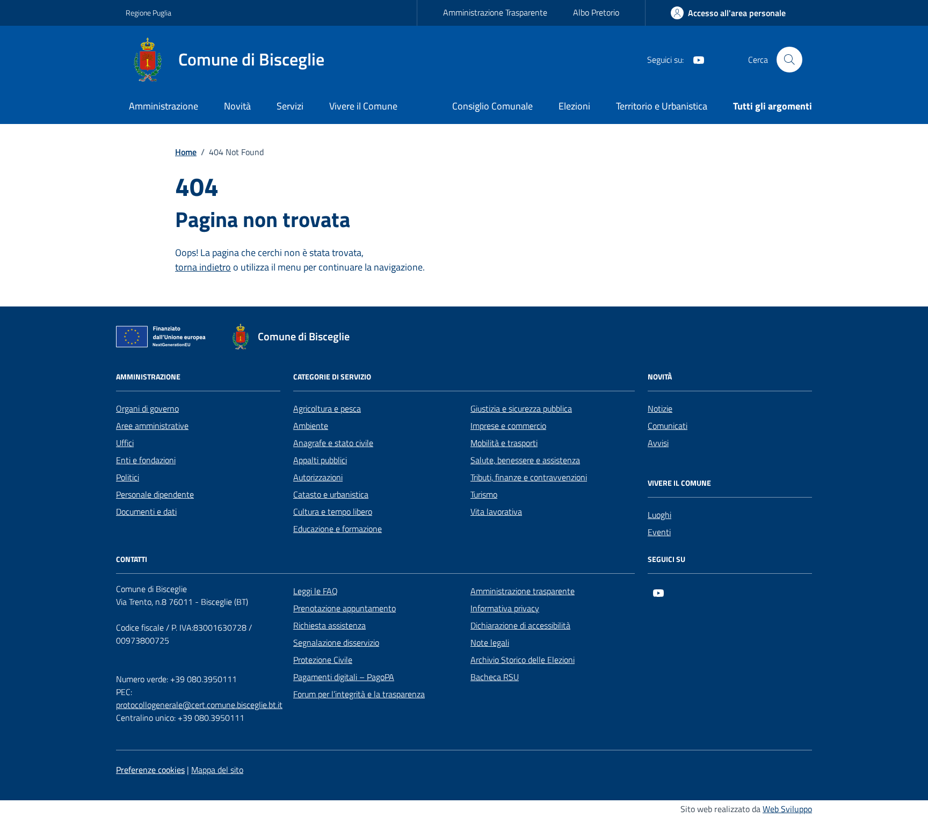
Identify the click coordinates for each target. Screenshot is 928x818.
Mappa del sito (217, 769)
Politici (127, 477)
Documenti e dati (146, 511)
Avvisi (658, 442)
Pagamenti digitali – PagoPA (343, 676)
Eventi (659, 531)
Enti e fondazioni (146, 460)
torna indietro (203, 267)
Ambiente (310, 425)
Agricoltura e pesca (327, 408)
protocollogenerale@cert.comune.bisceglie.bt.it (199, 704)
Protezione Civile (322, 659)
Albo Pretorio (596, 12)
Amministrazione (163, 106)
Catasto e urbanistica (330, 494)
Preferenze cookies (150, 769)
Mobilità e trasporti (504, 442)
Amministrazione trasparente (522, 591)
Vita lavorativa (496, 511)
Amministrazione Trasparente (495, 12)
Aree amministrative (152, 425)
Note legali (489, 642)
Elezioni (574, 106)
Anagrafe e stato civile (333, 442)
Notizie (660, 408)
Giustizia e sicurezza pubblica (521, 408)
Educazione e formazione (337, 528)
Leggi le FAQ (315, 591)
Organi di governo (147, 408)
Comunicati (667, 425)
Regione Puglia (148, 12)
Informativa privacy (504, 608)
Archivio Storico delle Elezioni (522, 659)
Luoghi (659, 514)
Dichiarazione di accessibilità (520, 625)
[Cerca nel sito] (789, 59)
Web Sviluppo (787, 808)
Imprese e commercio (508, 425)
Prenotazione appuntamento (344, 608)
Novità (237, 106)
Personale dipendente (155, 494)
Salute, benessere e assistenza (525, 460)
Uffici (125, 442)
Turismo (483, 494)
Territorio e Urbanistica (661, 106)
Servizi (290, 106)
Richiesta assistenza (329, 625)
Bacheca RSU (494, 676)
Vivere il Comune (363, 106)
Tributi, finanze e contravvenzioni (528, 477)
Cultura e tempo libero (332, 511)
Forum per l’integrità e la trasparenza (359, 694)
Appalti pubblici (320, 460)
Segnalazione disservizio (336, 642)
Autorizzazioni (318, 477)
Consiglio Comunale (492, 106)
